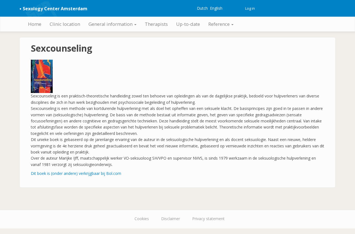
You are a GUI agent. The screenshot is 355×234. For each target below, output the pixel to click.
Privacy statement (208, 218)
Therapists (156, 24)
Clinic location (65, 24)
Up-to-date (188, 24)
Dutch (202, 8)
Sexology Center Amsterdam (55, 8)
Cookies (142, 218)
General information (111, 24)
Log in (250, 8)
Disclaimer (170, 218)
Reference (219, 24)
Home (34, 24)
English (216, 8)
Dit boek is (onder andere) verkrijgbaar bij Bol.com (76, 173)
